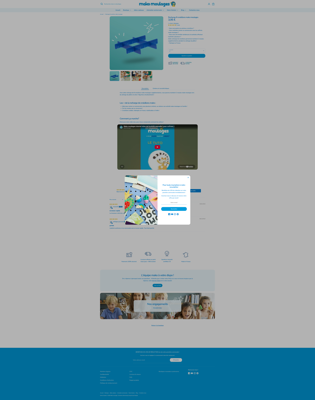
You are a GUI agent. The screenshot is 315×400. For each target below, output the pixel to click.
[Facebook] (169, 214)
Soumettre (174, 209)
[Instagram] (175, 214)
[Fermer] (188, 177)
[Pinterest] (178, 214)
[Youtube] (172, 214)
